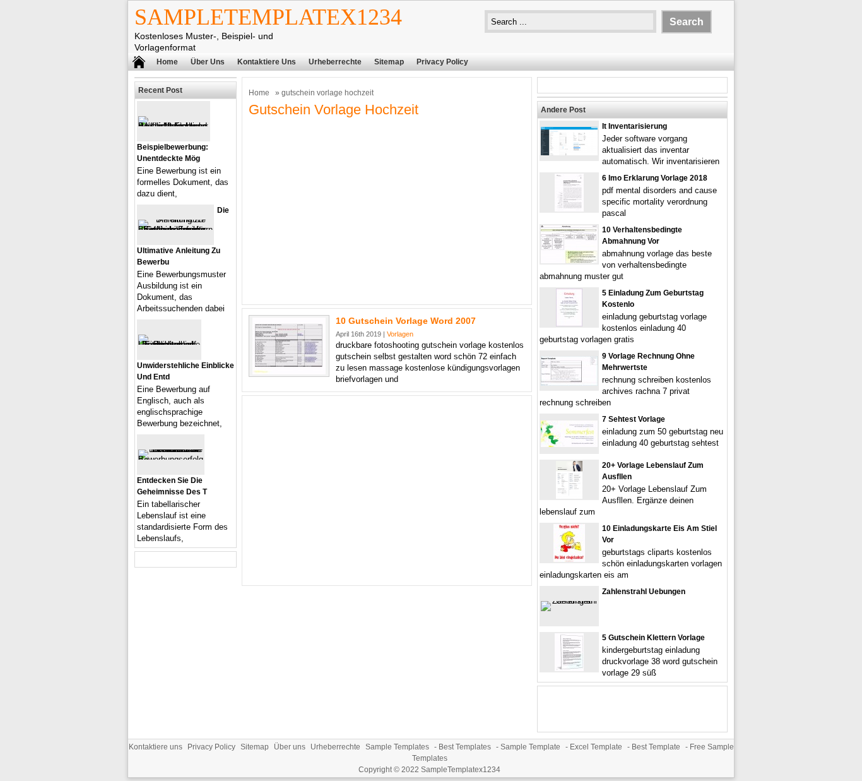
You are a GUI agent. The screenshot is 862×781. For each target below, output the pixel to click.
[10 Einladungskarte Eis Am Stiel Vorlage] (569, 559)
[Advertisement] (387, 209)
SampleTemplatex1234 (268, 17)
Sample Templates (397, 746)
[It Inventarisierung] (569, 152)
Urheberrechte (335, 61)
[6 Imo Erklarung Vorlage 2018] (569, 208)
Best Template (656, 746)
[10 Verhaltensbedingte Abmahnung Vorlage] (569, 260)
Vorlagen (400, 334)
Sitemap (389, 61)
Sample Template (530, 746)
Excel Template (596, 746)
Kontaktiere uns (266, 61)
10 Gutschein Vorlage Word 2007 (406, 321)
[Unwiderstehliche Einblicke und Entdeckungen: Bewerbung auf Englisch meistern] (169, 344)
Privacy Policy (442, 61)
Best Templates (465, 746)
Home (167, 61)
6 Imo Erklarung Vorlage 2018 (654, 178)
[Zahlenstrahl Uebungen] (569, 600)
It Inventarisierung (634, 126)
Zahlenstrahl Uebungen (643, 591)
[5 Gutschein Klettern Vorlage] (569, 668)
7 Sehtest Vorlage (633, 419)
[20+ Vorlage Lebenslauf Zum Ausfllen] (569, 496)
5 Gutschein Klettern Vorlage (653, 637)
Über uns (208, 61)
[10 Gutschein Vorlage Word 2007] (289, 371)
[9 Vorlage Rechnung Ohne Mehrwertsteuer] (569, 383)
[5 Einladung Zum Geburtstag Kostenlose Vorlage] (569, 323)
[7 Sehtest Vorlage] (569, 444)
